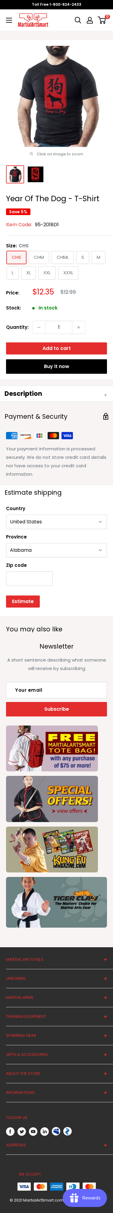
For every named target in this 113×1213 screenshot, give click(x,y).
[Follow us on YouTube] (33, 1131)
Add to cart (56, 348)
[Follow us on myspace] (56, 1131)
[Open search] (78, 20)
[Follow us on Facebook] (10, 1131)
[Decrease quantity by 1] (39, 327)
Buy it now (56, 366)
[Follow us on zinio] (67, 1131)
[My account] (90, 20)
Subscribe (56, 709)
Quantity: (17, 327)
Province (16, 537)
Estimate (23, 601)
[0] (102, 20)
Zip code (16, 565)
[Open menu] (9, 20)
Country (15, 508)
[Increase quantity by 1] (78, 327)
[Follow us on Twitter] (21, 1131)
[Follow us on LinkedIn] (44, 1131)
